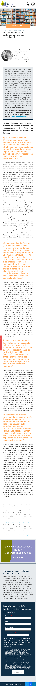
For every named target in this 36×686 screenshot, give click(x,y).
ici (13, 663)
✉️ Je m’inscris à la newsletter (0, 343)
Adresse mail (11, 633)
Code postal (9, 627)
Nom (7, 621)
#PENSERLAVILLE (18, 26)
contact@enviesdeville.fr (20, 117)
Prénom (8, 616)
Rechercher (33, 4)
